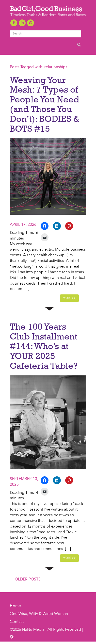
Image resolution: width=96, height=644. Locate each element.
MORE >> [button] (69, 298)
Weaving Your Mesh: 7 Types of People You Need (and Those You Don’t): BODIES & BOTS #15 (44, 104)
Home (15, 606)
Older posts (25, 579)
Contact (17, 622)
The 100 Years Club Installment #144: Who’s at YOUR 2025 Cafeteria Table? (44, 345)
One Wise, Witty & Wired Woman (39, 614)
